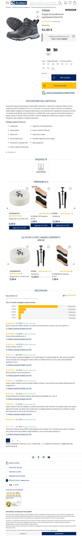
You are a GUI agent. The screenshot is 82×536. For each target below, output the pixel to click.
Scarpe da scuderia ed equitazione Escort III (44, 7)
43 (44, 67)
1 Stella (13, 318)
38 (53, 63)
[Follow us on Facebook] (38, 457)
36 (44, 63)
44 (48, 67)
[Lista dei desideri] (70, 2)
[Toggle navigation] (7, 2)
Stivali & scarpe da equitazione (21, 7)
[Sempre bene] (13, 499)
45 (53, 67)
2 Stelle (13, 315)
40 (62, 63)
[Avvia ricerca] (60, 3)
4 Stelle (13, 309)
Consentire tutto (59, 534)
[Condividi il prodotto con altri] (37, 16)
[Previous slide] (43, 52)
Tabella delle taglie (52, 61)
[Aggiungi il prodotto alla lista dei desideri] (37, 12)
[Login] (65, 2)
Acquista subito (60, 85)
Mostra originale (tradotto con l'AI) (19, 328)
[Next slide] (74, 52)
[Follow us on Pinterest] (44, 457)
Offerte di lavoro (18, 480)
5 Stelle (13, 306)
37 (48, 63)
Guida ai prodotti (67, 61)
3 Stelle (13, 312)
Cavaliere (8, 7)
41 (67, 63)
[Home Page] (19, 2)
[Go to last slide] (7, 208)
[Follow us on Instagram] (33, 457)
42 (71, 63)
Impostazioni (23, 534)
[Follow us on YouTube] (49, 457)
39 (57, 63)
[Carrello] (74, 2)
